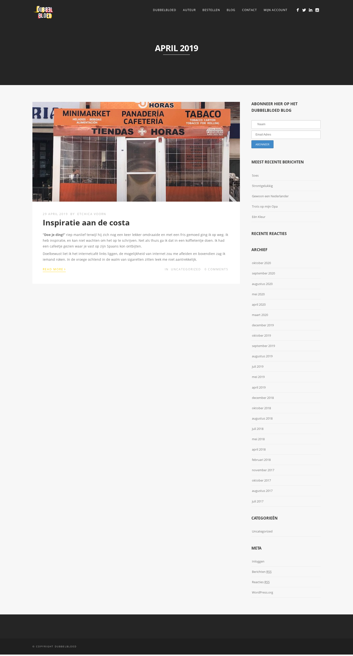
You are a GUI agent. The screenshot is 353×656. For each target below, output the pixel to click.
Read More (54, 269)
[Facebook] (298, 10)
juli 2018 (257, 429)
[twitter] (304, 10)
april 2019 (259, 387)
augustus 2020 (262, 284)
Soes (255, 175)
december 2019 (263, 325)
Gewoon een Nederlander (270, 196)
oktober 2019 (261, 335)
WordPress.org (262, 592)
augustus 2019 (262, 356)
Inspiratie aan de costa (86, 222)
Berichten (262, 571)
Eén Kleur (258, 217)
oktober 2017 (261, 480)
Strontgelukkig (262, 186)
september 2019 (263, 346)
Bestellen (211, 10)
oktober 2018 (261, 408)
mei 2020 (258, 294)
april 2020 (259, 304)
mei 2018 (258, 439)
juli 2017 (257, 501)
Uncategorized (186, 269)
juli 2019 (257, 366)
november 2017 (263, 470)
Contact (249, 10)
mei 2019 (258, 377)
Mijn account (275, 10)
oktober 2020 (261, 263)
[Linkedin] (311, 10)
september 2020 (263, 273)
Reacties (261, 582)
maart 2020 (260, 315)
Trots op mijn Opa (265, 206)
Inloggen (258, 561)
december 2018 (263, 398)
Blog (231, 10)
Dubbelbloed (164, 10)
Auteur (189, 10)
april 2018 (259, 449)
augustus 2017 (262, 491)
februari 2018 (261, 460)
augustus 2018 (262, 418)
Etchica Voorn (91, 214)
